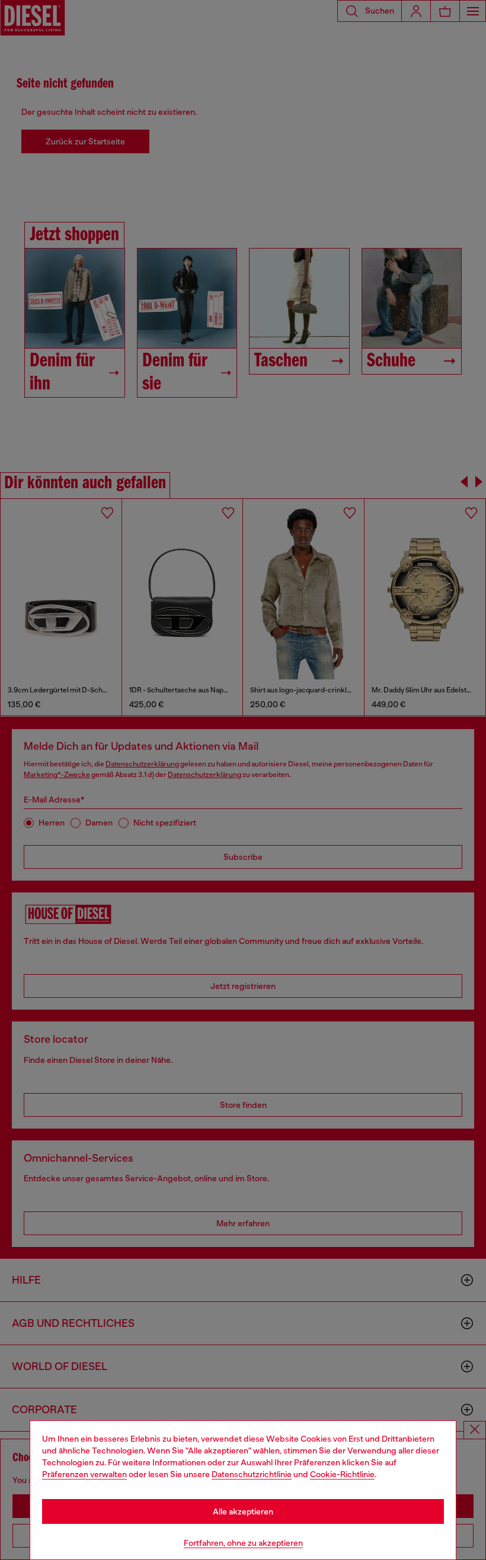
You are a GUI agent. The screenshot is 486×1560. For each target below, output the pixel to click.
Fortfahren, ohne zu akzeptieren (243, 1543)
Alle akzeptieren (243, 1511)
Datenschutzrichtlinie (252, 1474)
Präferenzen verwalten (84, 1474)
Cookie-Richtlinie (342, 1474)
